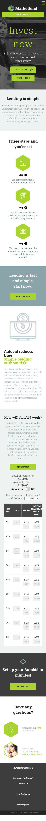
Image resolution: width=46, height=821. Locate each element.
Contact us (23, 783)
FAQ (38, 727)
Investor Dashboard (23, 767)
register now (23, 296)
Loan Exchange (23, 794)
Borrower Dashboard (23, 778)
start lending (23, 78)
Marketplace (23, 804)
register (27, 14)
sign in (18, 14)
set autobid (23, 467)
